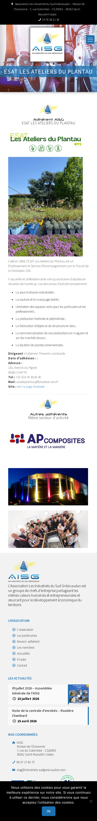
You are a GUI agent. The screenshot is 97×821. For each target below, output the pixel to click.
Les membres (25, 647)
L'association (25, 630)
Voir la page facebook (31, 387)
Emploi (21, 659)
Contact (22, 665)
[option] (48, 441)
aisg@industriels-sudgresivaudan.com (41, 770)
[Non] (90, 801)
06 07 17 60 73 (25, 762)
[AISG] (47, 44)
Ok (48, 811)
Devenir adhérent (28, 641)
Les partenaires (27, 635)
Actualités (23, 653)
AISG (36, 748)
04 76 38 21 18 (50, 19)
